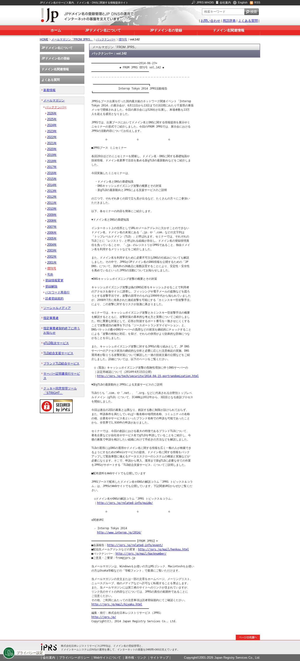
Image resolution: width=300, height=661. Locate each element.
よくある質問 (248, 21)
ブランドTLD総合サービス (61, 363)
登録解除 (51, 286)
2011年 (52, 203)
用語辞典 (229, 21)
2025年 (52, 119)
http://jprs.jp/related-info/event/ (135, 545)
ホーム (56, 30)
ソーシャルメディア (57, 308)
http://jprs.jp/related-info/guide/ (125, 503)
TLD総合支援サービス (58, 353)
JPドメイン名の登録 (166, 30)
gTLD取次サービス (56, 343)
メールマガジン (54, 100)
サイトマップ (159, 657)
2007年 (52, 227)
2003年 (52, 250)
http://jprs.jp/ (103, 617)
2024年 (52, 125)
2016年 (52, 173)
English (243, 2)
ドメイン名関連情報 (228, 30)
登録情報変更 (54, 280)
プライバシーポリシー (74, 657)
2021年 (52, 143)
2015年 (52, 179)
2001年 (52, 262)
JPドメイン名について (103, 30)
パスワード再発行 (57, 292)
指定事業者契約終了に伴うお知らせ (61, 330)
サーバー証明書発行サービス (61, 376)
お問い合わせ (210, 21)
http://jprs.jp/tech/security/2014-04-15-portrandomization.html (148, 376)
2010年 (52, 208)
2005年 (52, 238)
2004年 (52, 244)
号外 (50, 274)
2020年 (52, 149)
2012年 (52, 196)
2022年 (52, 137)
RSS (257, 2)
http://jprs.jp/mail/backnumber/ (141, 553)
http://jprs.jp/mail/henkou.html (163, 549)
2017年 (52, 167)
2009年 (52, 215)
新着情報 (49, 90)
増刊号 (123, 39)
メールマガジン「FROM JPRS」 (72, 39)
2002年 (52, 256)
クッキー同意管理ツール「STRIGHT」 (60, 391)
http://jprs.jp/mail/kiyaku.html (116, 604)
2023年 (52, 131)
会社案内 (225, 2)
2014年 (52, 185)
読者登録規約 (54, 298)
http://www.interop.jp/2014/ (119, 532)
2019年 (52, 155)
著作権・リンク (135, 657)
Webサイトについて (107, 657)
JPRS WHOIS (205, 2)
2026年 (52, 113)
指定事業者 (51, 318)
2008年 (52, 220)
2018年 (52, 161)
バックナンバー (106, 39)
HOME (44, 39)
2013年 (52, 191)
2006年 (52, 232)
